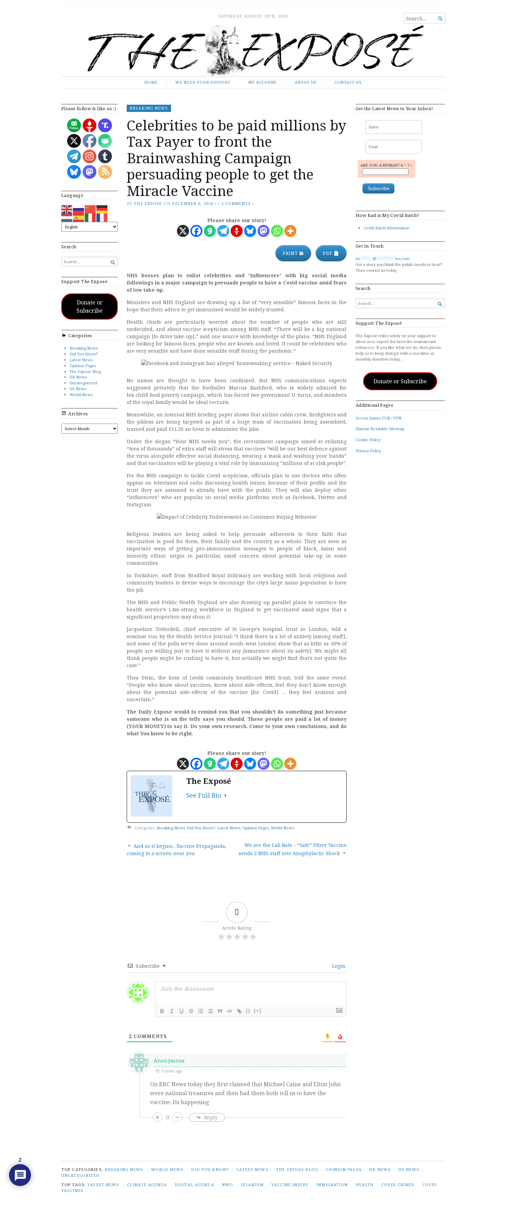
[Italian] (90, 217)
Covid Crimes (397, 1184)
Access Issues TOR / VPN (378, 418)
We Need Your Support (203, 82)
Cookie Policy (368, 439)
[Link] (239, 1011)
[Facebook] (196, 231)
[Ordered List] (200, 1011)
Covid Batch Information (386, 227)
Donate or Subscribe (89, 306)
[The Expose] (253, 50)
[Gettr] (237, 231)
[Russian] (79, 208)
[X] (183, 231)
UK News (78, 377)
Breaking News (84, 348)
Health (365, 1184)
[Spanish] (79, 217)
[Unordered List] (210, 1011)
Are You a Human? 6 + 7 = (386, 165)
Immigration (332, 1184)
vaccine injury (289, 1184)
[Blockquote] (220, 1011)
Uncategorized (83, 382)
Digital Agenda (194, 1184)
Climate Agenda (147, 1184)
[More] (290, 231)
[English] (67, 208)
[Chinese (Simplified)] (90, 208)
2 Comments (236, 203)
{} (248, 1010)
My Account (262, 82)
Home (150, 82)
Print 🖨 (293, 253)
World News (81, 394)
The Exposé (148, 203)
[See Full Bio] (225, 795)
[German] (102, 208)
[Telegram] (223, 231)
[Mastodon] (263, 231)
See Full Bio (203, 795)
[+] (258, 1010)
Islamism (252, 1184)
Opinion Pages (83, 365)
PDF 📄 (331, 253)
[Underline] (181, 1011)
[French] (102, 217)
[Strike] (191, 1011)
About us (306, 82)
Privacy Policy (368, 450)
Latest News (81, 359)
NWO (227, 1184)
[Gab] (210, 231)
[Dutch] (67, 217)
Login (338, 966)
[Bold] (162, 1011)
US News (78, 388)
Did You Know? (84, 353)
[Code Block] (229, 1011)
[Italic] (172, 1011)
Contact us (348, 82)
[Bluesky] (250, 231)
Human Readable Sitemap (380, 428)
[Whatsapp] (277, 231)
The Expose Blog (85, 371)
